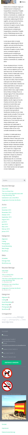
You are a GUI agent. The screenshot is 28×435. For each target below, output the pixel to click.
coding (14, 317)
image (4, 320)
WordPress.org (6, 263)
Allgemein (5, 239)
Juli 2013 (4, 222)
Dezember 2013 (6, 210)
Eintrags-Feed (6, 261)
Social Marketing (7, 246)
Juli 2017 (4, 208)
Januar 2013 (5, 231)
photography (14, 319)
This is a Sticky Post (7, 191)
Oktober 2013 (6, 215)
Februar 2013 (6, 229)
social (20, 319)
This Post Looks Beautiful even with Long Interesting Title (12, 194)
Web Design (5, 248)
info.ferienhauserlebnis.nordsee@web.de (14, 345)
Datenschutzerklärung (8, 432)
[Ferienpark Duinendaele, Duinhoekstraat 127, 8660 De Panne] (14, 407)
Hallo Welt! (5, 189)
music (7, 319)
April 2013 (5, 224)
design (20, 317)
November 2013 (6, 212)
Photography (6, 244)
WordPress (5, 251)
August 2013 (5, 219)
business (9, 317)
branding (4, 317)
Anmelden (5, 258)
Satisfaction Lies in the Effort (10, 198)
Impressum (5, 428)
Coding (4, 241)
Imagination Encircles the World (11, 200)
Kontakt (4, 424)
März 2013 (5, 227)
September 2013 (6, 217)
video (24, 319)
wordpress (7, 321)
